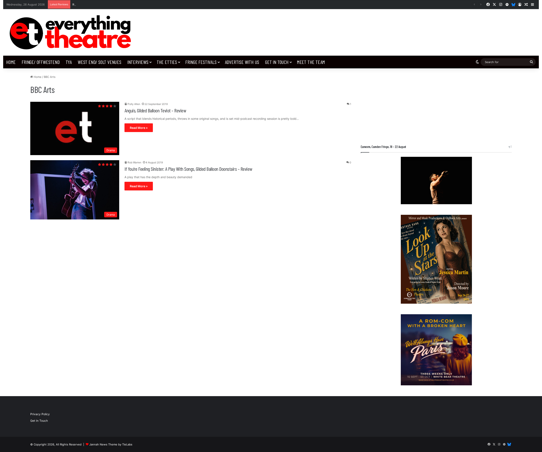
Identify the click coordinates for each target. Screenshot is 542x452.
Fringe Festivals (201, 62)
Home (11, 62)
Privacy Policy (40, 414)
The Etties (167, 62)
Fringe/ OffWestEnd (40, 62)
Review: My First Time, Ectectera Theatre (99, 4)
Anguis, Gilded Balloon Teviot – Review (155, 110)
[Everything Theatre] (72, 32)
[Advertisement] (436, 104)
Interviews (137, 62)
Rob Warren (134, 162)
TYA (69, 62)
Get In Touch (277, 62)
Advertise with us (242, 62)
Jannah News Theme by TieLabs (110, 444)
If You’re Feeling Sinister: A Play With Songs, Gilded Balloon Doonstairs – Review (188, 169)
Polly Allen (134, 104)
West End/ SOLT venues (99, 62)
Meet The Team (311, 62)
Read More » (139, 128)
